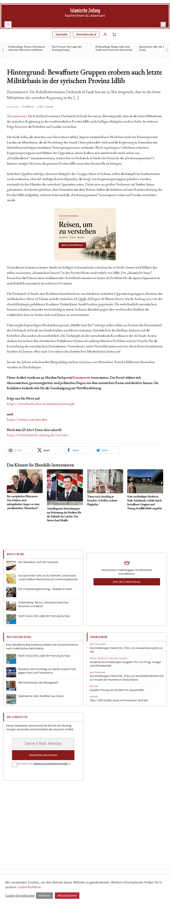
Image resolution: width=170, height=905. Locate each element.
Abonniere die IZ (86, 34)
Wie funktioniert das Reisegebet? (38, 682)
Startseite (61, 34)
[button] (163, 24)
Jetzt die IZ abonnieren (127, 582)
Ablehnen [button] (44, 895)
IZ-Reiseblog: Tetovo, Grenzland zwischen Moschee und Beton (26, 48)
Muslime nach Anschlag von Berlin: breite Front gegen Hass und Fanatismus (47, 671)
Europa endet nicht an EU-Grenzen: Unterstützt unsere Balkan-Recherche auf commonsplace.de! (48, 577)
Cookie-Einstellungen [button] (20, 895)
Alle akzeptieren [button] (67, 895)
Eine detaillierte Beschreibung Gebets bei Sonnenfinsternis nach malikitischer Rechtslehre (42, 646)
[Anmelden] (105, 34)
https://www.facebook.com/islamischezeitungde (41, 404)
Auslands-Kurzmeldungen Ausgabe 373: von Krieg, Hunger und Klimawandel (125, 664)
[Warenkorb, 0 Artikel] (114, 34)
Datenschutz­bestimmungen (51, 763)
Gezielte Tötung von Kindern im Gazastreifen (117, 690)
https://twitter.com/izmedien (27, 420)
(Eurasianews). (17, 116)
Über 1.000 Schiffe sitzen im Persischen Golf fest (119, 700)
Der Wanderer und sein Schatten (38, 562)
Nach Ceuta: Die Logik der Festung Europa (67, 48)
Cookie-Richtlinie (29, 887)
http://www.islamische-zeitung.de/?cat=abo (37, 435)
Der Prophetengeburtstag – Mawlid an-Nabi (45, 589)
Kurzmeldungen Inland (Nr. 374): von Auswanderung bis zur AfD (126, 649)
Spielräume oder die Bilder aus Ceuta (40, 696)
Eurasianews (81, 378)
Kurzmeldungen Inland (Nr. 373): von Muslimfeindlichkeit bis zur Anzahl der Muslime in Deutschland (127, 677)
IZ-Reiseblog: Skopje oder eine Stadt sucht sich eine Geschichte (113, 48)
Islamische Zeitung (85, 10)
